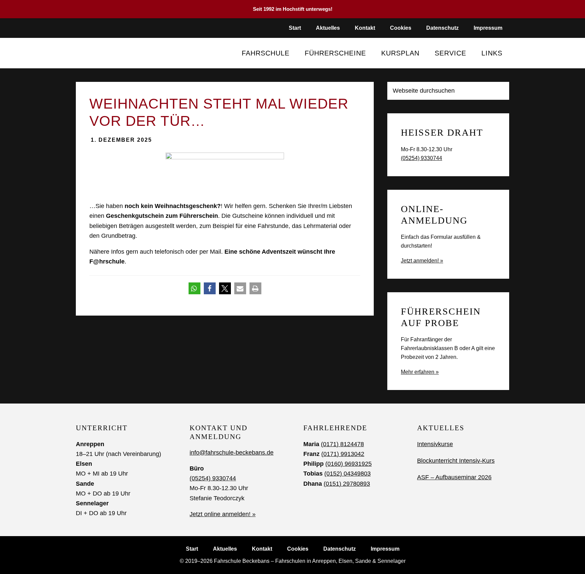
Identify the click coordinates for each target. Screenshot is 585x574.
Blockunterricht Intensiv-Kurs (456, 460)
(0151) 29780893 (347, 483)
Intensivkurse (435, 444)
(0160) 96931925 (348, 463)
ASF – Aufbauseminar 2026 (454, 477)
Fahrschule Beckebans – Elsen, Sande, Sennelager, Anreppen (119, 53)
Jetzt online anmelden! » (223, 514)
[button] (194, 288)
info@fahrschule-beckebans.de (232, 452)
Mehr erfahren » (420, 372)
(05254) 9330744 (421, 158)
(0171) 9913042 (342, 454)
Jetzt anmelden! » (422, 260)
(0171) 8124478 (342, 444)
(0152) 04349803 (347, 473)
